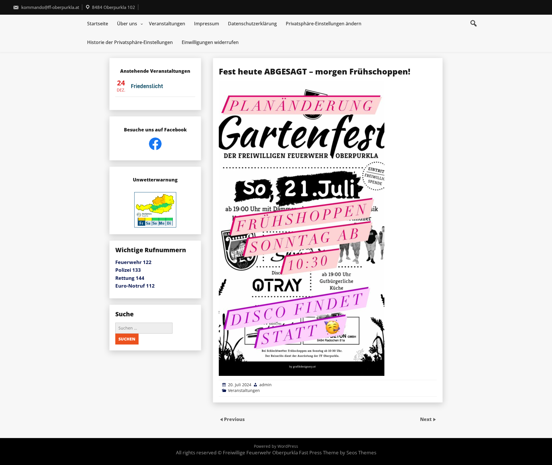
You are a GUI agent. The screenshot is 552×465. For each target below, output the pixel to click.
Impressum (206, 23)
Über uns (127, 23)
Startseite (97, 23)
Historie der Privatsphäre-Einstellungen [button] (130, 42)
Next (426, 419)
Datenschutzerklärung (252, 23)
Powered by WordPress (276, 446)
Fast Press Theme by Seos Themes (337, 452)
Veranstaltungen (167, 23)
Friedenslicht (147, 86)
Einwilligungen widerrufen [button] (210, 42)
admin (265, 384)
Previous (234, 419)
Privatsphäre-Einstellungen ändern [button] (323, 23)
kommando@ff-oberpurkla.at (49, 7)
